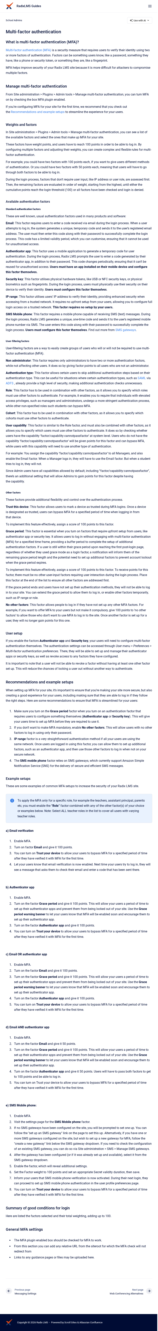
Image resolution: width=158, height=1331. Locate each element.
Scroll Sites (70, 1322)
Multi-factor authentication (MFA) (28, 50)
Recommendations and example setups (38, 112)
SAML (142, 378)
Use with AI (140, 20)
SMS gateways (125, 330)
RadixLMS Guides (29, 6)
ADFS (9, 383)
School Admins (14, 20)
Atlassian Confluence (91, 1322)
